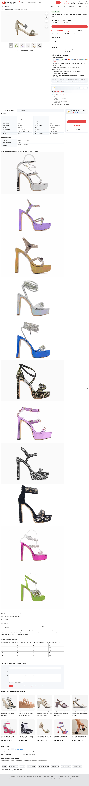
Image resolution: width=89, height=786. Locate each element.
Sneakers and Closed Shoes (28, 754)
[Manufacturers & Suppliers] (8, 2)
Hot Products (12, 776)
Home (2, 9)
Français (27, 778)
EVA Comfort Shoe (55, 766)
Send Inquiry (60, 30)
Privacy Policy (63, 780)
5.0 (71, 112)
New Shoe (4, 766)
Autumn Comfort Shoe (77, 766)
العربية (51, 778)
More (2, 772)
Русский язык (32, 778)
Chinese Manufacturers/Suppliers (29, 776)
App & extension (72, 6)
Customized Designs (48, 751)
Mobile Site (73, 776)
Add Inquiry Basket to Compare (26, 50)
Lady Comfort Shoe (6, 769)
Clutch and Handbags (70, 751)
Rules (87, 6)
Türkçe (70, 778)
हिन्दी (62, 778)
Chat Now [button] (80, 30)
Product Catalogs (19, 749)
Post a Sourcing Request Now (37, 685)
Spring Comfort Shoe (66, 766)
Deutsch (42, 778)
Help (64, 6)
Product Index (67, 776)
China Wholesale (39, 776)
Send (11, 685)
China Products (19, 776)
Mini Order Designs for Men (6, 751)
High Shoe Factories (13, 766)
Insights (77, 776)
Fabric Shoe (22, 766)
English (14, 778)
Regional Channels (60, 776)
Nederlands (47, 778)
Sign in (86, 3)
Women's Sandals (24, 9)
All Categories (6, 6)
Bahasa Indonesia (80, 778)
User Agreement (52, 780)
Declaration (58, 780)
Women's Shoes (17, 9)
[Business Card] (85, 116)
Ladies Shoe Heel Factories (43, 766)
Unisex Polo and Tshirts (6, 754)
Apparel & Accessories (9, 9)
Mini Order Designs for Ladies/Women (30, 751)
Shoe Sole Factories (31, 766)
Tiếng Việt (74, 778)
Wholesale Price (46, 776)
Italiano (38, 778)
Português (23, 778)
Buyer (58, 6)
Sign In (53, 104)
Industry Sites (52, 776)
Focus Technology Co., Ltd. (36, 780)
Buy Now (70, 26)
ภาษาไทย (65, 778)
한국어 (55, 778)
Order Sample (75, 33)
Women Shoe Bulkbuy (17, 769)
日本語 (59, 778)
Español (18, 778)
